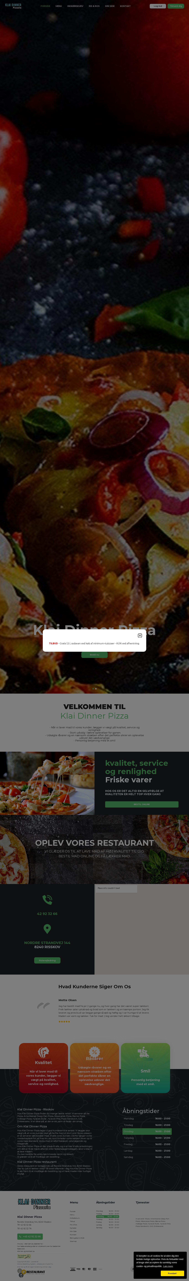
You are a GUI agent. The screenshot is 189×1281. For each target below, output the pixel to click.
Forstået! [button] (172, 1273)
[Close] (140, 636)
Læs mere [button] (168, 1266)
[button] (148, 1273)
